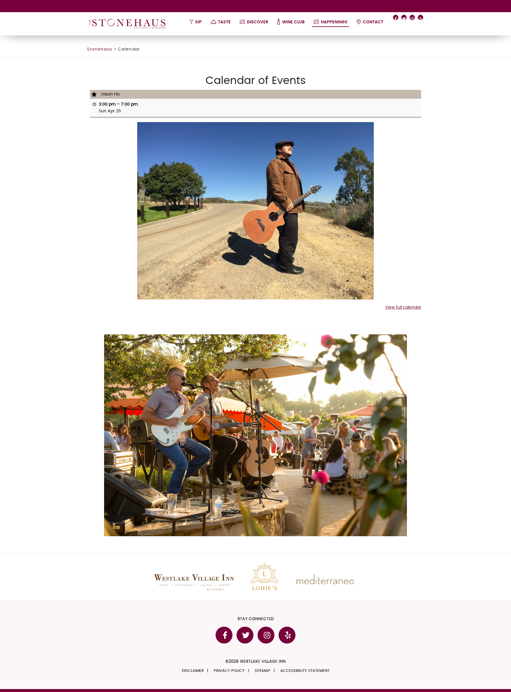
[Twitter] (404, 17)
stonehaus (99, 49)
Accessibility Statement (304, 671)
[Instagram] (412, 17)
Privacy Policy (229, 671)
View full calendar (403, 307)
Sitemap (262, 671)
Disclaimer (193, 671)
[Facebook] (395, 17)
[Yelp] (420, 17)
